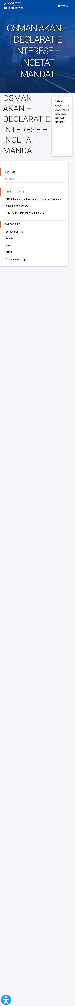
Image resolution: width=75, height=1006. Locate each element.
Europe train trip (14, 231)
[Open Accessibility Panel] (6, 1000)
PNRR (9, 252)
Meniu (64, 5)
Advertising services (17, 206)
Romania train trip (16, 259)
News (9, 245)
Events (9, 238)
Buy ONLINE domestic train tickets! (25, 213)
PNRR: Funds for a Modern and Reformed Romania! (34, 199)
